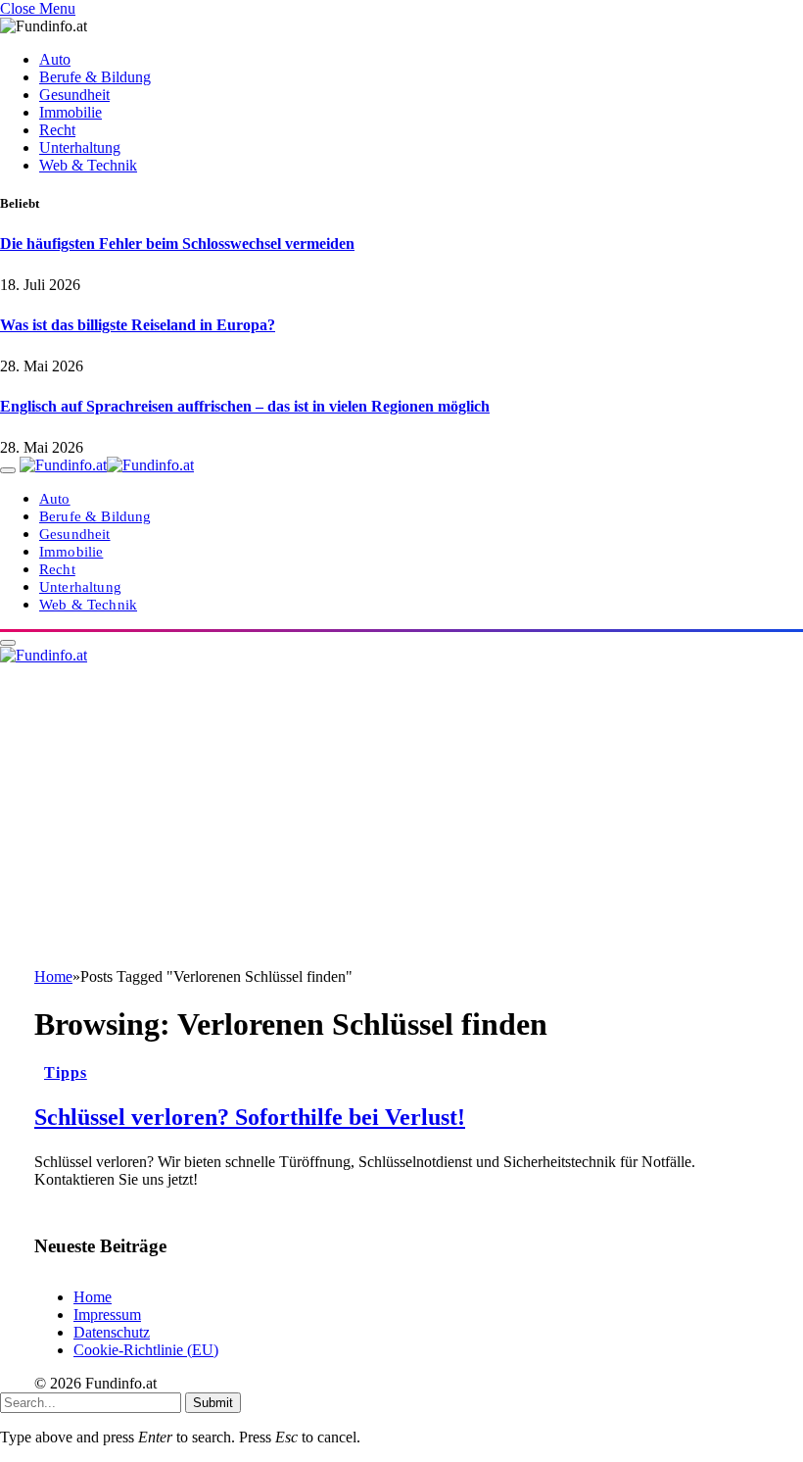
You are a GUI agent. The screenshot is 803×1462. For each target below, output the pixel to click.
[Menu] (8, 470)
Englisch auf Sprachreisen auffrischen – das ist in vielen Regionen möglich (245, 406)
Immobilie (70, 112)
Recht (57, 130)
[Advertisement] (401, 821)
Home (92, 1297)
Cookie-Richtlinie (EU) (145, 1349)
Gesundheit (74, 94)
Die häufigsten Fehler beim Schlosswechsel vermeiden (177, 243)
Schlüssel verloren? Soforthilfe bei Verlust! (249, 1117)
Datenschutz (111, 1332)
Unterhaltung (79, 147)
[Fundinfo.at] (107, 465)
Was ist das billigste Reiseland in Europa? (137, 325)
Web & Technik (88, 165)
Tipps (65, 1072)
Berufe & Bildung (95, 77)
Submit (213, 1402)
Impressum (107, 1314)
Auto (55, 59)
